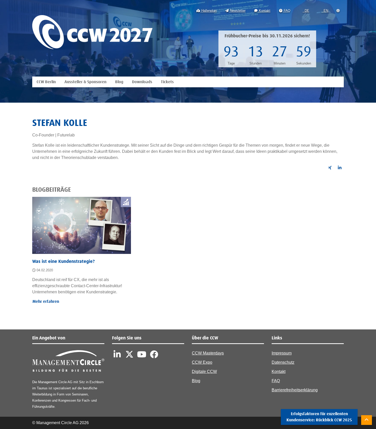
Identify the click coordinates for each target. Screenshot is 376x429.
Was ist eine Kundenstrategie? (63, 261)
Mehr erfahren (45, 301)
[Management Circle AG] (68, 362)
